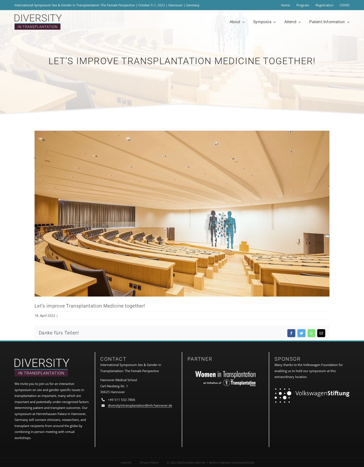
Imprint (126, 462)
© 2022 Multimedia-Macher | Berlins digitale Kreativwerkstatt (210, 462)
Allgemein (66, 315)
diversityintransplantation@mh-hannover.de (140, 405)
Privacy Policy (149, 462)
